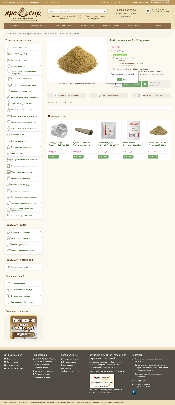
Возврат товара (69, 362)
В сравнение (157, 85)
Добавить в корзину (132, 84)
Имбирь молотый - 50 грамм (64, 33)
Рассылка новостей (15, 368)
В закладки (155, 83)
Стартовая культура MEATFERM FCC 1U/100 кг (108, 145)
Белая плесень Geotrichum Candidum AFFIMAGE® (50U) (132, 145)
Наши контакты (41, 368)
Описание (52, 102)
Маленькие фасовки (126, 66)
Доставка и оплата (42, 374)
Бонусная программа (44, 371)
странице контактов (145, 370)
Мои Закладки (12, 365)
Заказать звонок (124, 17)
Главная (10, 33)
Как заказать (107, 2)
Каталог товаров (42, 364)
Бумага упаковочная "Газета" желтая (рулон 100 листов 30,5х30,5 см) (83, 145)
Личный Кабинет (13, 359)
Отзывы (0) (66, 102)
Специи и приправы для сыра (32, 33)
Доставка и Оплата (122, 2)
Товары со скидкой (71, 359)
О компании (68, 365)
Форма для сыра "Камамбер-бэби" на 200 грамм (58, 145)
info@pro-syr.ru (141, 380)
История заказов (13, 362)
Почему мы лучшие (140, 2)
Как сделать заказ (42, 377)
